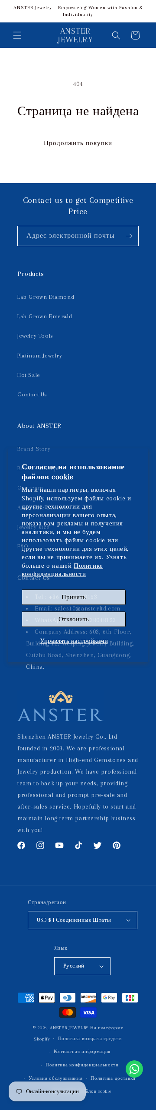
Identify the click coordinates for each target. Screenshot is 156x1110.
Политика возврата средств (90, 1038)
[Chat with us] (134, 1069)
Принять (74, 597)
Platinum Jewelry (39, 355)
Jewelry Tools (35, 335)
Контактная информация (82, 1051)
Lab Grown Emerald (44, 316)
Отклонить (73, 619)
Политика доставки (113, 1078)
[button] (17, 35)
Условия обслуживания (56, 1078)
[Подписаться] (128, 236)
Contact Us (32, 394)
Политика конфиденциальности (82, 1065)
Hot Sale (28, 375)
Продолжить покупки (78, 142)
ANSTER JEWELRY (69, 1028)
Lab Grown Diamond (45, 297)
